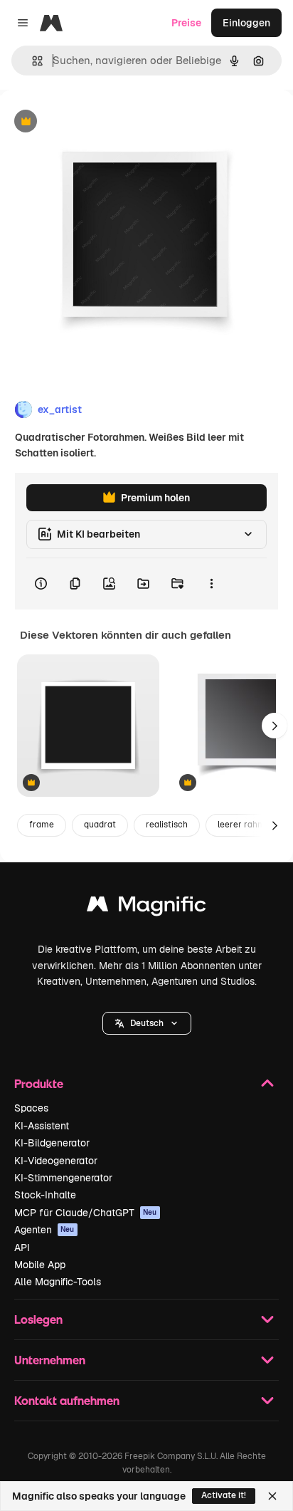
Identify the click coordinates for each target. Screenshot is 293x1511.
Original (91, 122)
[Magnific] (146, 907)
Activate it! (223, 1495)
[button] (146, 1023)
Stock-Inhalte (45, 1194)
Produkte (38, 1083)
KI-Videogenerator (55, 1160)
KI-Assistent (41, 1125)
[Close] (272, 1496)
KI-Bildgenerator (52, 1142)
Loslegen (38, 1319)
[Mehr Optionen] (211, 584)
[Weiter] (274, 725)
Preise (186, 22)
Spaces (31, 1108)
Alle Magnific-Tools (57, 1281)
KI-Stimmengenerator (63, 1177)
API (22, 1247)
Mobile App (39, 1264)
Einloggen (246, 22)
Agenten (44, 1229)
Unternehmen (49, 1359)
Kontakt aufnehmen (66, 1400)
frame (41, 824)
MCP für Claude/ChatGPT (85, 1212)
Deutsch (147, 1023)
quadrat (100, 824)
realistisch (167, 824)
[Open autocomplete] (31, 61)
